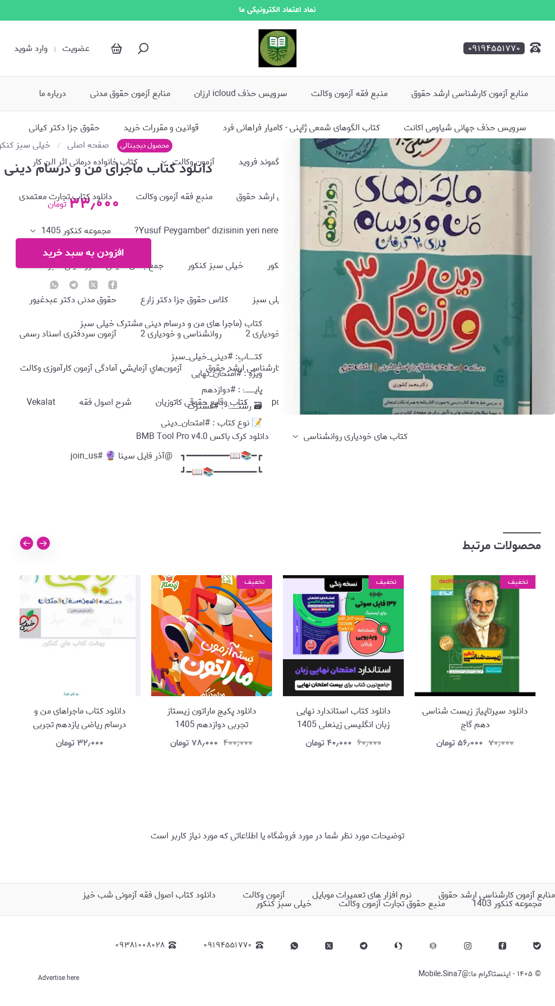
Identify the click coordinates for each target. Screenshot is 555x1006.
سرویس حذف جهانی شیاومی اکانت (465, 128)
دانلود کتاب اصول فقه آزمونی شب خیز (149, 895)
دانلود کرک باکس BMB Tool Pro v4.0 (202, 436)
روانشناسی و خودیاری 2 (181, 334)
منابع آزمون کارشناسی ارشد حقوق (469, 94)
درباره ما (52, 94)
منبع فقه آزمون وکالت (349, 94)
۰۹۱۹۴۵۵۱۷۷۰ (227, 945)
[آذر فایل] (277, 48)
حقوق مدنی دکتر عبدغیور (73, 300)
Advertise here (58, 978)
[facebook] (502, 946)
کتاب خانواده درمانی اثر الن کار (85, 162)
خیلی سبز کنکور (215, 266)
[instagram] (468, 946)
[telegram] (363, 946)
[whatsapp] (294, 946)
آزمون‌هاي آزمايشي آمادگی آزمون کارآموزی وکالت (101, 368)
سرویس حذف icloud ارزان (240, 94)
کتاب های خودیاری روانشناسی (356, 436)
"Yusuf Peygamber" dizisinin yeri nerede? (212, 231)
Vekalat (41, 402)
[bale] (537, 946)
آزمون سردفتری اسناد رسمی (68, 334)
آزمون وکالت (193, 162)
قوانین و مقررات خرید (161, 128)
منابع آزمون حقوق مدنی (130, 94)
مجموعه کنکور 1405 (76, 231)
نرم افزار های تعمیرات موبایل (361, 895)
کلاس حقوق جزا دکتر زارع (184, 300)
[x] (329, 946)
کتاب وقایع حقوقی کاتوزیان (202, 402)
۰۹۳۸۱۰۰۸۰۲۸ (140, 945)
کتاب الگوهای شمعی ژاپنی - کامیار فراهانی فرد (301, 128)
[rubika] (433, 946)
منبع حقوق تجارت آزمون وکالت (392, 903)
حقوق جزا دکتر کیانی (64, 128)
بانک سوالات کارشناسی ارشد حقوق (267, 368)
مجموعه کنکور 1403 (506, 903)
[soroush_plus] (398, 946)
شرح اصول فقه (105, 402)
